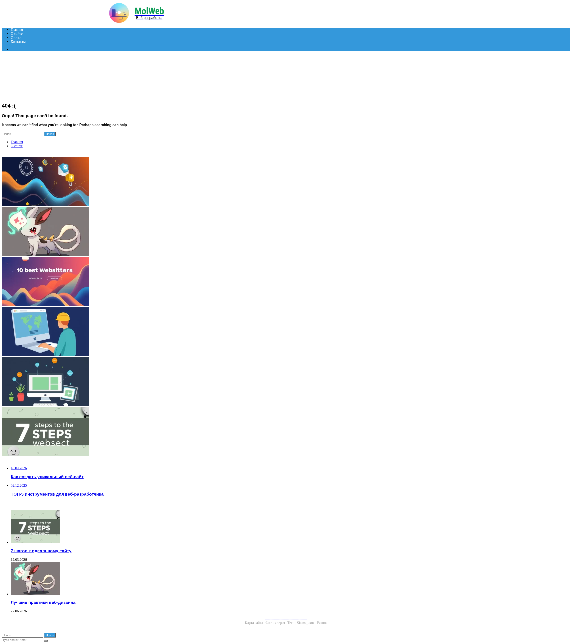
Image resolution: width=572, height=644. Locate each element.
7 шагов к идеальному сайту (41, 550)
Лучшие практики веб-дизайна (43, 602)
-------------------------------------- (286, 619)
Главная (17, 29)
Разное (322, 623)
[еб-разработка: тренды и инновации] (136, 182)
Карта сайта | (255, 623)
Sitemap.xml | (307, 623)
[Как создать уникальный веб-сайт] (136, 332)
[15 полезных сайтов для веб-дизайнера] (136, 382)
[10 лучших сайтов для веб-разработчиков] (136, 282)
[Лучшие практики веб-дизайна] (136, 232)
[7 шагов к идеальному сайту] (136, 432)
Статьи (16, 37)
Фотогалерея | (276, 623)
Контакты (18, 42)
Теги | (292, 623)
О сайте (17, 33)
